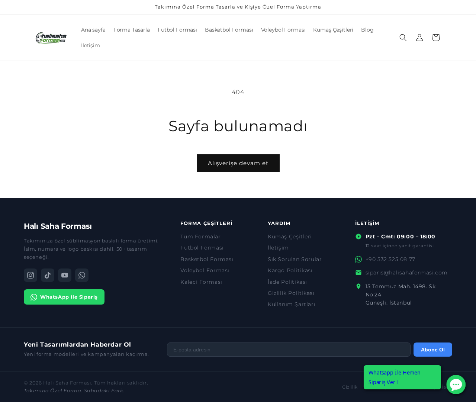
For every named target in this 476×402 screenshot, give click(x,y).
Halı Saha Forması (58, 226)
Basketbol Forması (206, 259)
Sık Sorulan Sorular (295, 259)
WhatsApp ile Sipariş (69, 297)
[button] (403, 37)
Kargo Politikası (290, 270)
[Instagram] (30, 275)
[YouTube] (64, 275)
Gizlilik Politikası (291, 293)
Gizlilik (350, 387)
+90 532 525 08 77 (390, 259)
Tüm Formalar (200, 236)
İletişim (278, 247)
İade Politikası (287, 282)
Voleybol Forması (204, 270)
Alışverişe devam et (238, 163)
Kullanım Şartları (291, 304)
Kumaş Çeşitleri (290, 236)
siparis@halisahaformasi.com (407, 272)
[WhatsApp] (82, 275)
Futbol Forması (201, 247)
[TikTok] (47, 275)
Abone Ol (433, 350)
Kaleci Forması (201, 282)
